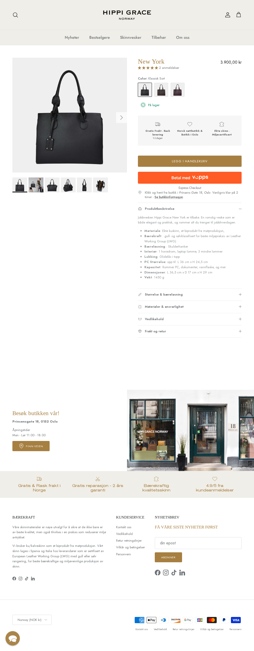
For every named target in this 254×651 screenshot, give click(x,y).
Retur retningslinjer (129, 540)
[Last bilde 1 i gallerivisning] (69, 115)
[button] (12, 638)
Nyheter (72, 37)
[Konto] (227, 15)
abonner (168, 557)
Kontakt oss (123, 527)
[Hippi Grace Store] (127, 15)
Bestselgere (99, 37)
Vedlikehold (124, 533)
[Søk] (15, 15)
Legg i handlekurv (190, 161)
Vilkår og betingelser (130, 547)
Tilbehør (159, 37)
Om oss (183, 37)
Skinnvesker (130, 37)
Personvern (123, 554)
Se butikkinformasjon (169, 197)
